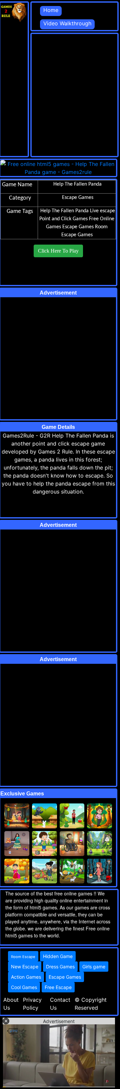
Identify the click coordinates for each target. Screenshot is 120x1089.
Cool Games (24, 987)
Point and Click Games (63, 219)
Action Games (26, 977)
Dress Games (60, 966)
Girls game (93, 966)
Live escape (102, 211)
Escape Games (78, 227)
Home (50, 10)
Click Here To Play (58, 251)
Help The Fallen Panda (64, 211)
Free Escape (58, 987)
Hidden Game (58, 956)
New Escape (24, 966)
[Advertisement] (60, 94)
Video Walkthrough (67, 23)
